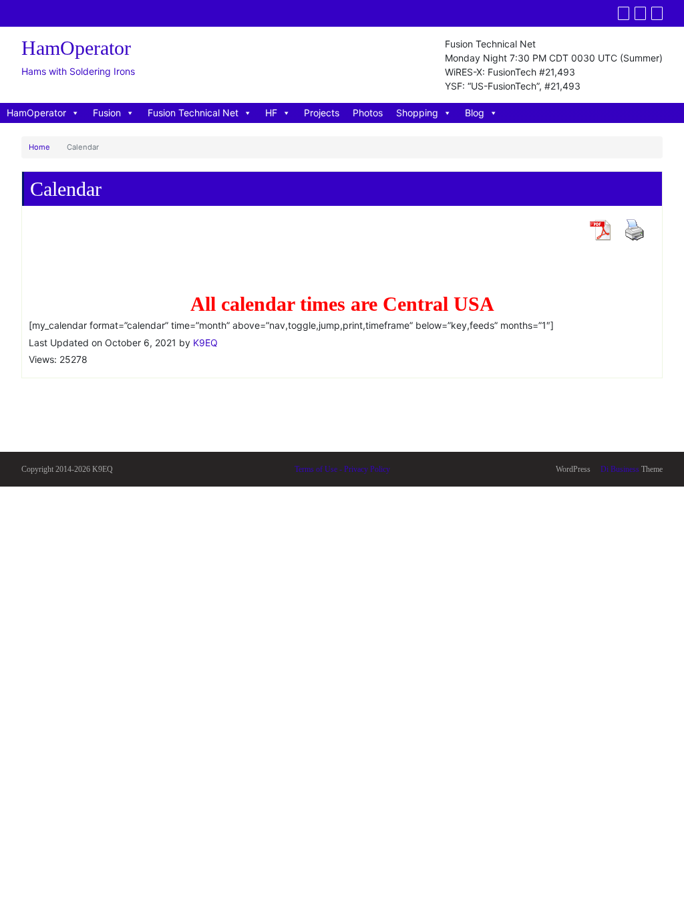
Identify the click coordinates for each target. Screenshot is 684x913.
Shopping (417, 112)
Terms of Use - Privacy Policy (342, 469)
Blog (474, 112)
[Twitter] (623, 13)
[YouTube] (640, 13)
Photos (368, 112)
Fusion (107, 112)
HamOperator (36, 112)
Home (39, 147)
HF (271, 112)
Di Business (618, 469)
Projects (321, 112)
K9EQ (205, 342)
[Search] (657, 13)
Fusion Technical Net (193, 112)
